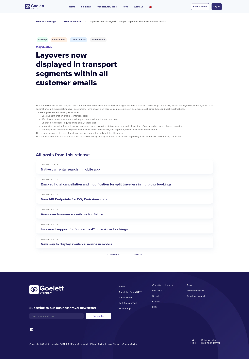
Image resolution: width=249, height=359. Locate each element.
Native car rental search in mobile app (70, 169)
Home (72, 6)
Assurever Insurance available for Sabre (72, 214)
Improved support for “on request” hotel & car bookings (84, 229)
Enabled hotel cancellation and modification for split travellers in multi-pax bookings (106, 184)
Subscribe (98, 316)
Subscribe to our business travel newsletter (62, 308)
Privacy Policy (97, 344)
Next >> (138, 254)
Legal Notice (113, 344)
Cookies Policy (129, 344)
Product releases (72, 21)
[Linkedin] (32, 329)
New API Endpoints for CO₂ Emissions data (74, 199)
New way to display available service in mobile (76, 244)
